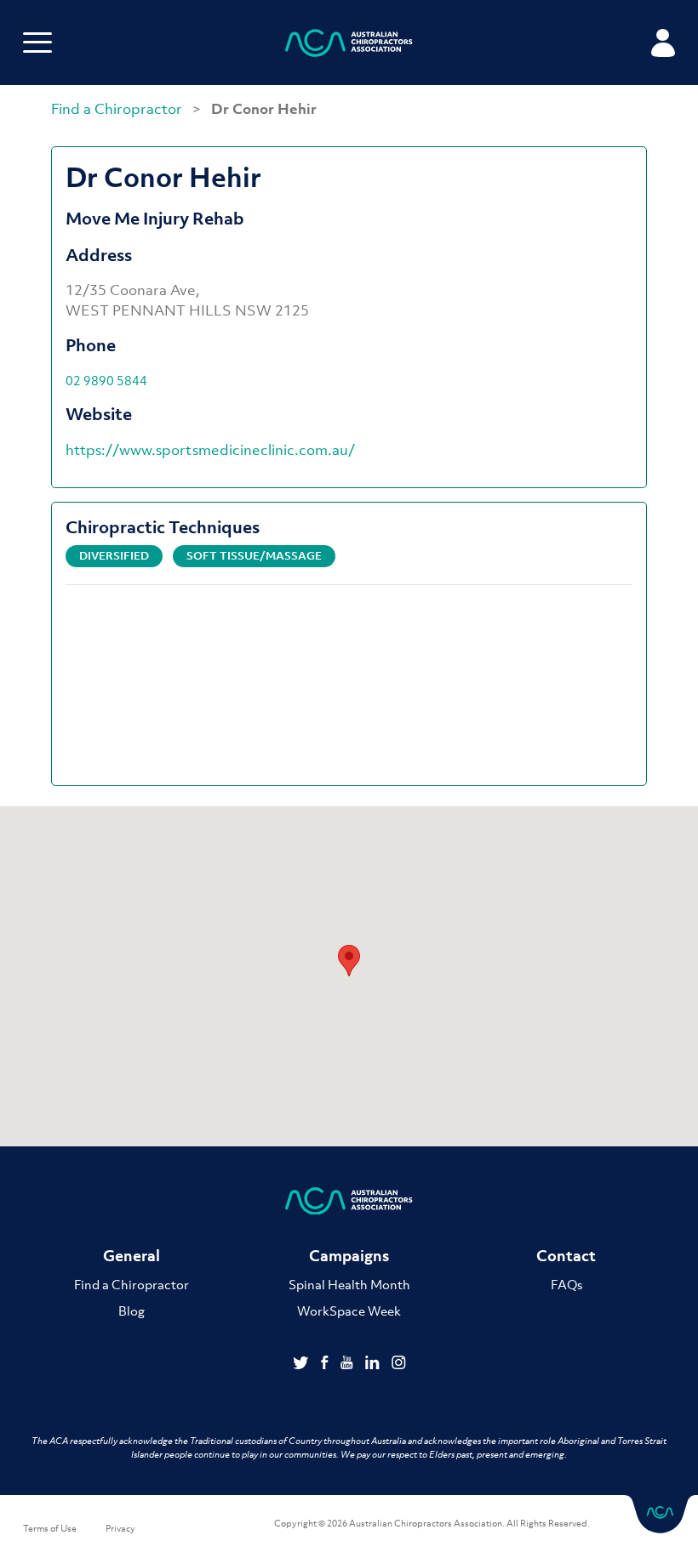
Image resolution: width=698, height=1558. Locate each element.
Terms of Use (50, 1528)
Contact (566, 1255)
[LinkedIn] (374, 1364)
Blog (131, 1310)
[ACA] (349, 45)
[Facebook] (326, 1364)
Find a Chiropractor (118, 109)
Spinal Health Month (349, 1284)
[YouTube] (348, 1364)
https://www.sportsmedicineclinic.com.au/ (210, 450)
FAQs (566, 1284)
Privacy (120, 1528)
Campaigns (349, 1255)
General (131, 1255)
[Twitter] (302, 1364)
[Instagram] (399, 1364)
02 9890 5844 (106, 380)
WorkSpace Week (349, 1310)
